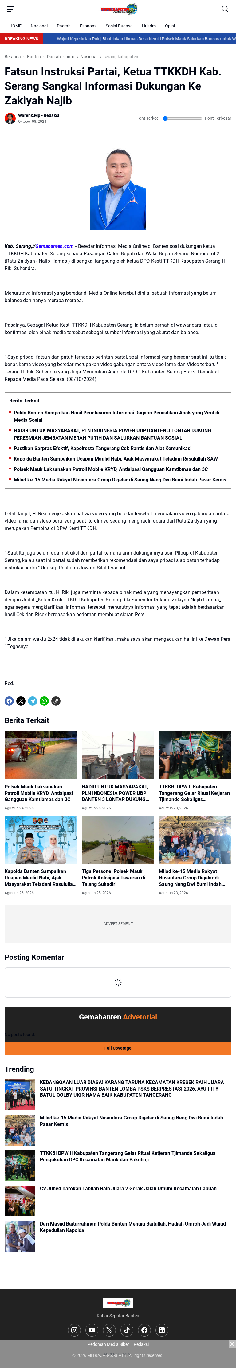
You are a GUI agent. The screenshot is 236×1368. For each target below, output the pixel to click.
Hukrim (149, 25)
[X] (21, 701)
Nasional (39, 25)
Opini (170, 25)
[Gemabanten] (118, 9)
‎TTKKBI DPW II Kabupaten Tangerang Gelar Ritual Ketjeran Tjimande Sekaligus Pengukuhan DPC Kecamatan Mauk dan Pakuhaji (194, 793)
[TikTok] (126, 1330)
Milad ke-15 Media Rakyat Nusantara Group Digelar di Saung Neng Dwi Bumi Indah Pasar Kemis (120, 480)
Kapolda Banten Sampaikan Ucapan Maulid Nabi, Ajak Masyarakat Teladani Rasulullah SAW (116, 459)
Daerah (64, 25)
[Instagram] (74, 1330)
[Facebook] (9, 701)
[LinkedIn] (161, 1330)
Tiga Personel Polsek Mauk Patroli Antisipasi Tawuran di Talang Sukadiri (113, 877)
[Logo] (118, 1303)
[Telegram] (32, 701)
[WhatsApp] (44, 701)
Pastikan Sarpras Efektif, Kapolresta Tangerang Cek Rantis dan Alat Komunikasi (102, 448)
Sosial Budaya (119, 25)
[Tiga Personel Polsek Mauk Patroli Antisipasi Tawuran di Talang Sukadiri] (118, 840)
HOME (15, 25)
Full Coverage (118, 1048)
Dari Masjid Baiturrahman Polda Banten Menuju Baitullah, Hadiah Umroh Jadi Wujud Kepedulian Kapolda (133, 1227)
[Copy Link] (56, 701)
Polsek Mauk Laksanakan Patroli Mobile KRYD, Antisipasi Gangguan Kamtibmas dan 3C (111, 469)
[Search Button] (225, 9)
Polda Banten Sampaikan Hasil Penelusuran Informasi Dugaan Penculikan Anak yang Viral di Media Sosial (116, 416)
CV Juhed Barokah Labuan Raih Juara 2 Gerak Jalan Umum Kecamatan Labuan (128, 1188)
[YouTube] (91, 1330)
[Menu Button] (11, 9)
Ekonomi (88, 25)
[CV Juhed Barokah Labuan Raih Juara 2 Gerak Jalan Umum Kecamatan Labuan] (20, 1201)
